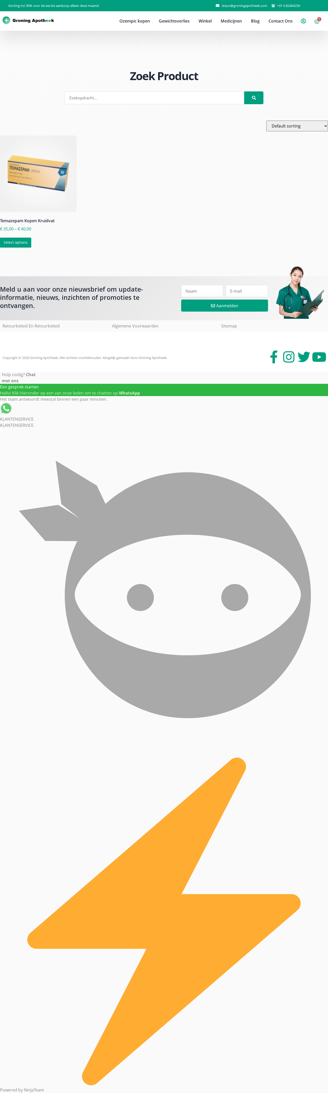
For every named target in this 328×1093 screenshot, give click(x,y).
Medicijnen (231, 21)
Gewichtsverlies (174, 21)
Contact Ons (281, 21)
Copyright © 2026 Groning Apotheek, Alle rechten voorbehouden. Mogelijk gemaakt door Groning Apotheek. (85, 357)
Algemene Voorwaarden (135, 326)
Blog (255, 21)
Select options (16, 242)
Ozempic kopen (134, 21)
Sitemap (229, 326)
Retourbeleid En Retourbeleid (31, 326)
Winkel (205, 21)
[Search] (253, 97)
